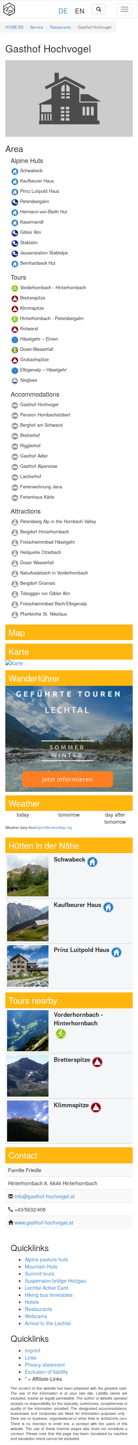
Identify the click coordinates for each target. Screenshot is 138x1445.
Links (30, 1357)
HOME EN (14, 27)
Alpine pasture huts (46, 1259)
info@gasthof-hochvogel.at (45, 1196)
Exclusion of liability (46, 1371)
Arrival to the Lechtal (48, 1323)
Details (69, 172)
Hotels (32, 1301)
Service (36, 27)
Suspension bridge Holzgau (55, 1280)
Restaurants (60, 27)
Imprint (32, 1350)
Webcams (36, 1316)
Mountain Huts (41, 1266)
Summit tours (39, 1273)
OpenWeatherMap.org (54, 827)
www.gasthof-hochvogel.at (44, 1222)
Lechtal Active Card (46, 1287)
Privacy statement (45, 1364)
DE (63, 10)
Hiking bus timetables (49, 1294)
